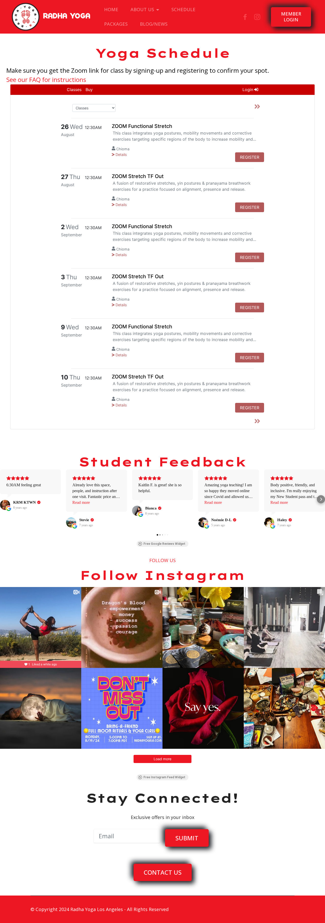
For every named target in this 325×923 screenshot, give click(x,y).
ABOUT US (142, 9)
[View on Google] (5, 505)
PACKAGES (116, 24)
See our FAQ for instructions (46, 79)
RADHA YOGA (66, 17)
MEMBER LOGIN (291, 17)
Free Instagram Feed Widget (164, 777)
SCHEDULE (183, 9)
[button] (4, 499)
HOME (111, 9)
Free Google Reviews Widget (164, 544)
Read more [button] (81, 502)
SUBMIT (186, 838)
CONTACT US (163, 872)
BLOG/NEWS (154, 24)
